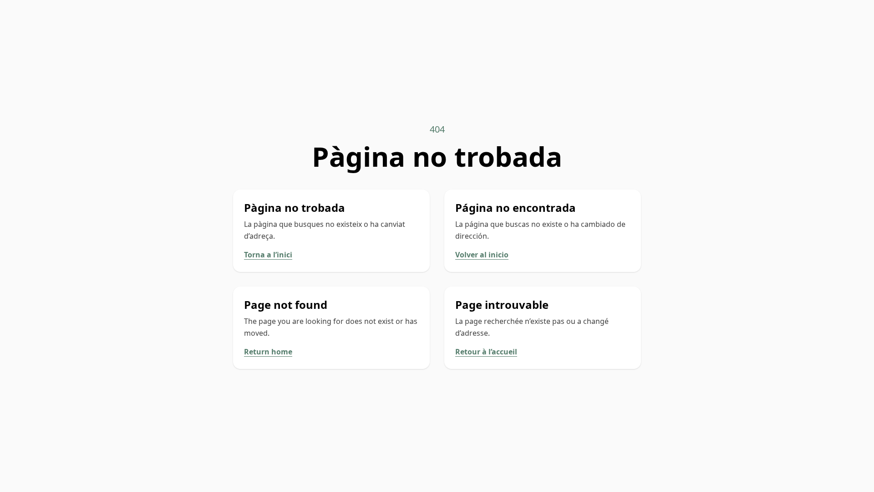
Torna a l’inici (268, 255)
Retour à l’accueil (486, 352)
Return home (268, 352)
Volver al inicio (481, 255)
